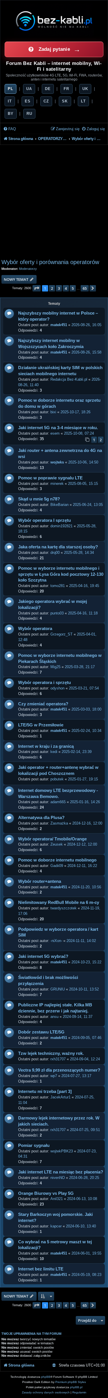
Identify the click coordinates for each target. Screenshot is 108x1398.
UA (29, 89)
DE (48, 89)
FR (66, 89)
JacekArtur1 (60, 1097)
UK (85, 89)
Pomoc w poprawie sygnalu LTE (50, 477)
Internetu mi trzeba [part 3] (45, 1091)
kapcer (56, 1226)
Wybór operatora (35, 628)
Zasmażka (59, 823)
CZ (46, 101)
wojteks (57, 462)
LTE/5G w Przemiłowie (40, 724)
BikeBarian (59, 504)
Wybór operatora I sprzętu (44, 520)
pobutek (57, 779)
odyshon (57, 688)
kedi (53, 752)
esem (55, 433)
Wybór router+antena (39, 881)
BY (11, 113)
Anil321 (56, 1199)
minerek (57, 483)
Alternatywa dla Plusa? (41, 817)
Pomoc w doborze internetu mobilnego (57, 859)
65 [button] (85, 288)
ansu (54, 1016)
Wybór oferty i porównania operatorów (50, 262)
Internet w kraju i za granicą (46, 746)
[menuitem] (9, 129)
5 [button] (73, 288)
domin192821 (61, 526)
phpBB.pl (76, 1387)
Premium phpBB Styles (70, 1382)
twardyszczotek (63, 908)
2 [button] (52, 288)
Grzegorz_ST (61, 634)
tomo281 (57, 586)
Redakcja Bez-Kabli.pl (68, 379)
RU (29, 113)
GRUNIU (57, 989)
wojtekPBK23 (61, 1151)
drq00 (55, 552)
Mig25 (55, 667)
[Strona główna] (54, 21)
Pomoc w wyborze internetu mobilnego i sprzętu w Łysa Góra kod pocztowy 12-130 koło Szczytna (60, 574)
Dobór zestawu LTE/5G (41, 1031)
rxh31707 (58, 1059)
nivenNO (57, 1177)
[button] (37, 288)
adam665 (58, 802)
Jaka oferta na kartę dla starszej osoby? (58, 546)
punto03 (57, 613)
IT (10, 101)
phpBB (45, 1376)
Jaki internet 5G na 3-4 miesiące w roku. (58, 427)
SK (65, 101)
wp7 (53, 1076)
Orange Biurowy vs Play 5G (46, 1193)
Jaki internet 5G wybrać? (43, 956)
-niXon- (56, 941)
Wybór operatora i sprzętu (44, 682)
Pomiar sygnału (34, 1145)
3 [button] (59, 288)
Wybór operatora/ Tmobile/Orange (52, 838)
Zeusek (56, 844)
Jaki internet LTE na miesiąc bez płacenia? (60, 1171)
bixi (53, 412)
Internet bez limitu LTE (40, 1268)
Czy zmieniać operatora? (43, 703)
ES (28, 101)
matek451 (58, 325)
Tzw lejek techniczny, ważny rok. (51, 1053)
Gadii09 (56, 866)
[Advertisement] (54, 202)
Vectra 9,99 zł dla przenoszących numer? (59, 1070)
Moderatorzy (28, 268)
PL (10, 89)
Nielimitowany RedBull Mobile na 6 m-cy (58, 902)
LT (83, 101)
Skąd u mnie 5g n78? (39, 498)
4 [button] (66, 288)
